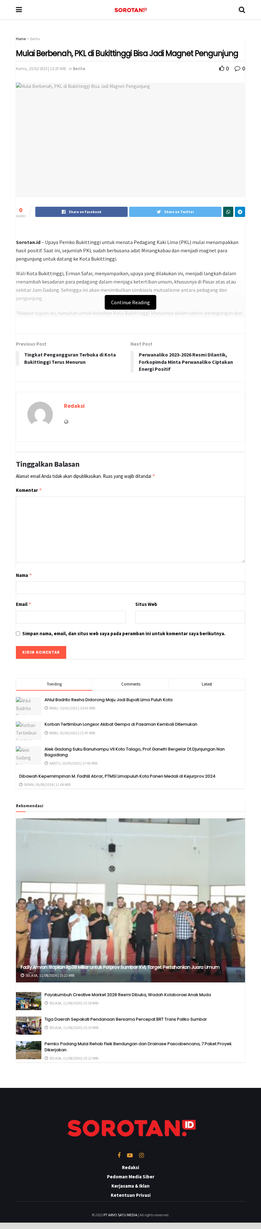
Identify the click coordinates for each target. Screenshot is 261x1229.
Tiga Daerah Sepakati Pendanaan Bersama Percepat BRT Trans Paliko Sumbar (126, 1019)
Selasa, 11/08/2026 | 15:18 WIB (73, 1003)
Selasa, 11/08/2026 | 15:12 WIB (73, 1058)
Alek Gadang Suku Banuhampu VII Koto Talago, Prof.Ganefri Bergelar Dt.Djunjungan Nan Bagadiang (135, 752)
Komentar (29, 490)
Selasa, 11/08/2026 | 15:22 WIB (49, 975)
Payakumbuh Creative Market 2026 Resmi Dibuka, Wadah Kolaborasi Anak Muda (128, 995)
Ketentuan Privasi (131, 1195)
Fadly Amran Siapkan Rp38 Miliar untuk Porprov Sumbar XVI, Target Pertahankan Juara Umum (120, 967)
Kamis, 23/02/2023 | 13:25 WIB (41, 68)
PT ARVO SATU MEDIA (120, 1214)
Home (21, 38)
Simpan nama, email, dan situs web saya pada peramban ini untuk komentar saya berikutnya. (123, 633)
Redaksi (74, 405)
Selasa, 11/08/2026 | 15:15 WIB (73, 1027)
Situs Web (146, 604)
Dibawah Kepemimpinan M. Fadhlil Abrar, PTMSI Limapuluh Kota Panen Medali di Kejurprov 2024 (117, 776)
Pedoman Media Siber (130, 1177)
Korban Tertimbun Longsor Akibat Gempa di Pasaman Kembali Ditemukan (121, 724)
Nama (24, 575)
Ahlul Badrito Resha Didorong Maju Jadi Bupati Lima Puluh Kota (109, 700)
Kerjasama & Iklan (130, 1186)
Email (24, 604)
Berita (35, 38)
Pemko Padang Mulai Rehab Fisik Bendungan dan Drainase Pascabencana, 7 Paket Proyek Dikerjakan (138, 1047)
